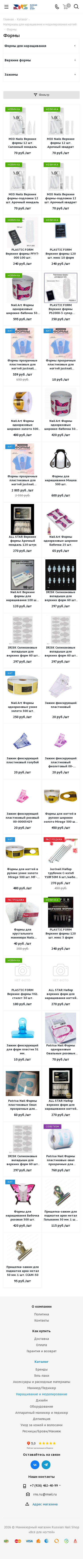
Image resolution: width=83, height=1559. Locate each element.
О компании (42, 1306)
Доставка (41, 1339)
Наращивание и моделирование (41, 1394)
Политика (41, 1314)
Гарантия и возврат (41, 1351)
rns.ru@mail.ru (45, 1495)
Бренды (41, 1369)
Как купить (41, 1331)
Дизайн (42, 1400)
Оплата (41, 1345)
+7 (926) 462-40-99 (44, 1486)
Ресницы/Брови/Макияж (41, 1431)
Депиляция (41, 1419)
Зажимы (11, 75)
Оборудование (41, 1407)
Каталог (41, 1362)
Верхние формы (18, 60)
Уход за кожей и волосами (41, 1425)
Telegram (46, 1464)
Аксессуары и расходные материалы (41, 1382)
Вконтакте (35, 1464)
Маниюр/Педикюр (41, 1388)
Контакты (41, 1320)
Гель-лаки (41, 1376)
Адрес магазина (45, 1504)
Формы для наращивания (25, 46)
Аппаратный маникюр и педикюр (41, 1413)
